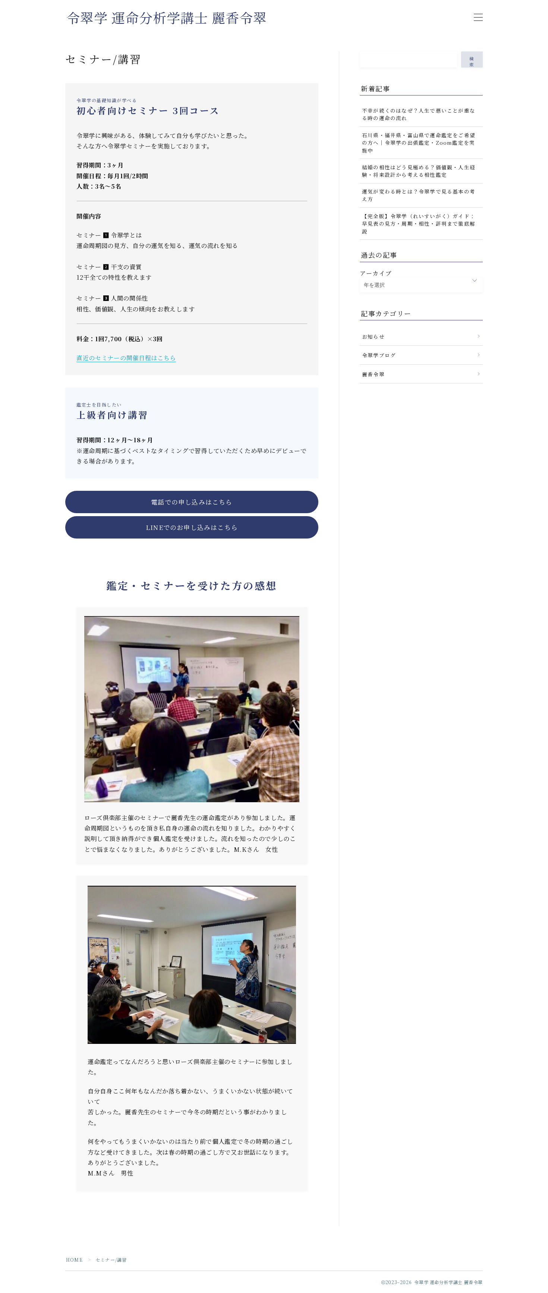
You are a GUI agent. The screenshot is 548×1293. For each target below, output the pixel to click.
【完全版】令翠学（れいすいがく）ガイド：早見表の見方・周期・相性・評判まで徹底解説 (418, 223)
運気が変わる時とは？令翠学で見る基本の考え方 (418, 195)
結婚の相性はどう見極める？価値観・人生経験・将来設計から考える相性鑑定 (418, 170)
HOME (74, 1259)
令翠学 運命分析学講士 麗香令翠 (166, 17)
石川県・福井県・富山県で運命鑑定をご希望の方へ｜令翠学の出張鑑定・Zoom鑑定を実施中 (418, 142)
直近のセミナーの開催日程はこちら (126, 357)
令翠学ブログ (379, 355)
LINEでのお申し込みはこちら (192, 527)
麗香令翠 (373, 374)
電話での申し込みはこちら (191, 501)
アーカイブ (376, 273)
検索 (472, 62)
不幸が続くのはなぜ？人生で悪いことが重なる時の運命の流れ (418, 114)
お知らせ (373, 336)
